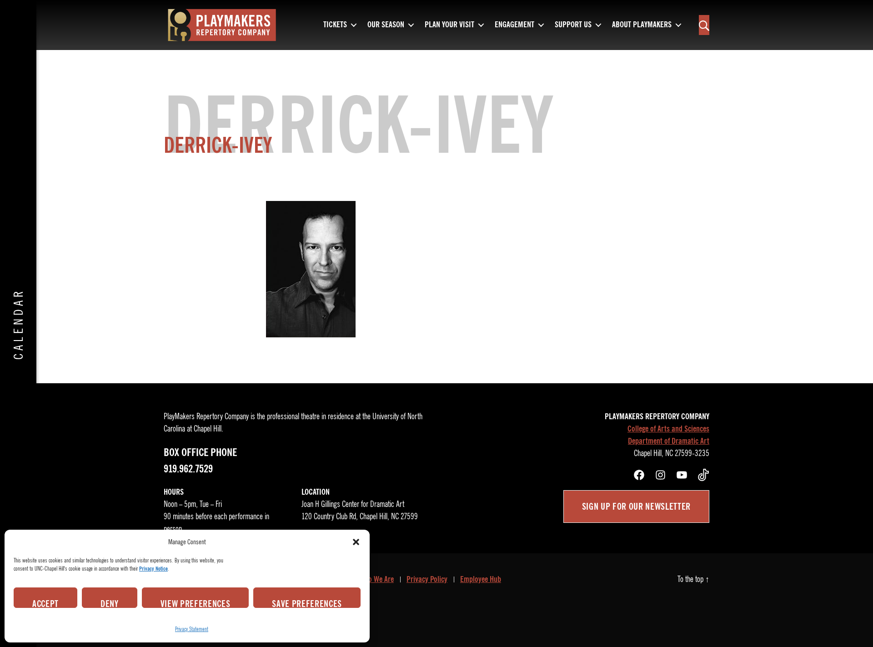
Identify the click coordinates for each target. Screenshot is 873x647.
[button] (356, 542)
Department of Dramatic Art (668, 441)
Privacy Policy (426, 579)
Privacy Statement (191, 629)
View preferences (196, 603)
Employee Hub (480, 579)
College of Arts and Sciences (668, 428)
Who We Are (376, 579)
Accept (45, 603)
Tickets (335, 25)
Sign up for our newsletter (636, 506)
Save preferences (307, 603)
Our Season (385, 25)
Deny (109, 603)
